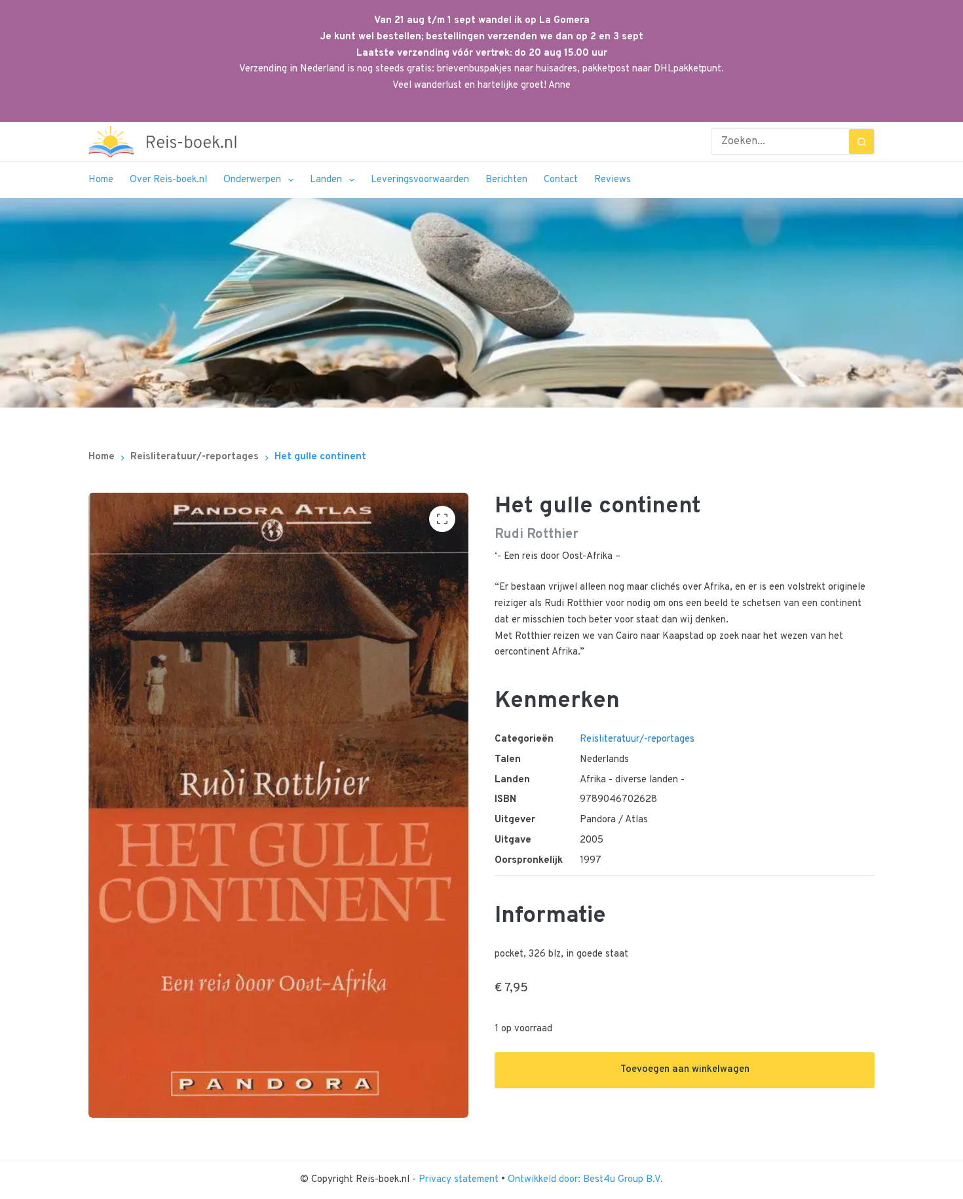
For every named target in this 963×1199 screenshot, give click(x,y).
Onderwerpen (252, 180)
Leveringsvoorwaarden (420, 180)
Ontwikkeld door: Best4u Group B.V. (585, 1179)
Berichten (506, 180)
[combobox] (780, 141)
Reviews (612, 180)
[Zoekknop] (861, 141)
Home (100, 180)
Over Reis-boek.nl (168, 180)
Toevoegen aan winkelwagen (684, 1069)
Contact (561, 180)
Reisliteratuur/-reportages (637, 739)
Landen (326, 180)
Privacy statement (460, 1179)
